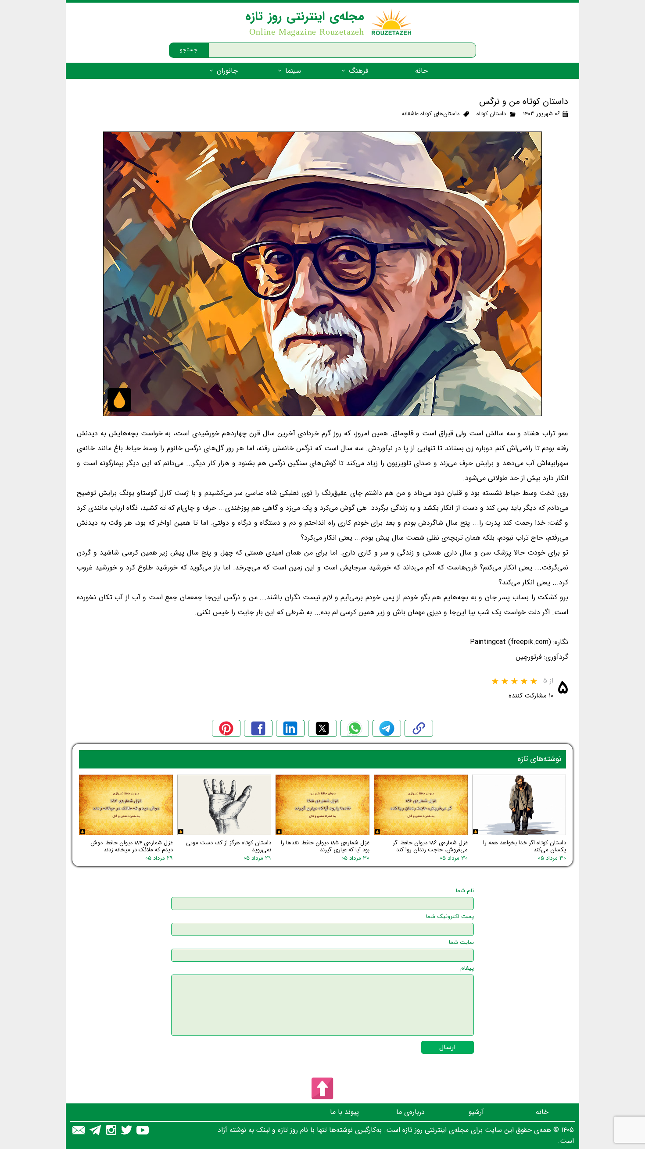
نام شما (465, 891)
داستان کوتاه (491, 113)
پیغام (467, 968)
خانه (421, 70)
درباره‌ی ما (410, 1111)
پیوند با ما (344, 1111)
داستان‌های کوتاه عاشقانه (430, 113)
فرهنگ (359, 70)
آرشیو (476, 1111)
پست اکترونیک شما (450, 917)
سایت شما (461, 942)
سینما (293, 70)
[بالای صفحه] (322, 1088)
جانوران (227, 70)
